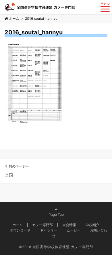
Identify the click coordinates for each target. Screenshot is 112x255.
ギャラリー (48, 230)
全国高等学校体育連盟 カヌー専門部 (62, 247)
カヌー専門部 (42, 225)
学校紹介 (92, 225)
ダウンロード (20, 230)
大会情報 (69, 225)
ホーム (17, 225)
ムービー (73, 230)
